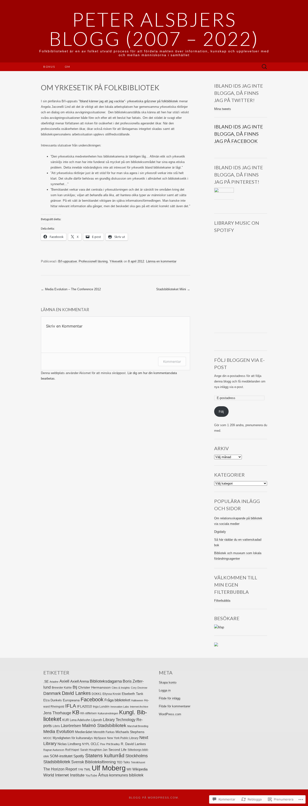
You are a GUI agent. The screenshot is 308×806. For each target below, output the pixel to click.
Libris (56, 726)
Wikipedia (140, 769)
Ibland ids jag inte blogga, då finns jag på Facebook (238, 134)
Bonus (49, 66)
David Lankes (76, 693)
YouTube (91, 775)
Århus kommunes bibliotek (120, 775)
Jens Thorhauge (57, 713)
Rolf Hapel (72, 749)
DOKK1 (97, 694)
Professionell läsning (93, 261)
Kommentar (172, 361)
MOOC (47, 738)
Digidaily (220, 531)
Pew (102, 744)
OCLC (95, 744)
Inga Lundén (101, 706)
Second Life (118, 749)
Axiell (64, 681)
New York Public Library (122, 738)
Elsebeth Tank (132, 694)
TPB (80, 769)
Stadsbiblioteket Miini (173, 289)
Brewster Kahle (62, 687)
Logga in (165, 690)
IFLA (70, 706)
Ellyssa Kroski (112, 694)
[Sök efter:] (264, 67)
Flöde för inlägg (169, 698)
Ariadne (54, 681)
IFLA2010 (84, 706)
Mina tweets (222, 109)
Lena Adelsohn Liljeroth (86, 720)
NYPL (86, 744)
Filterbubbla (222, 600)
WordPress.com (170, 714)
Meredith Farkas (104, 732)
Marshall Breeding (137, 726)
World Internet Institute (63, 775)
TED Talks (123, 762)
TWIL (87, 769)
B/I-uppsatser (67, 261)
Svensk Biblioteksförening (93, 762)
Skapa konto (167, 682)
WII (129, 769)
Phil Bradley (113, 744)
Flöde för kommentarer (174, 706)
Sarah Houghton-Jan (94, 749)
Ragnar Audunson (53, 749)
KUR (65, 720)
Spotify (78, 756)
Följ (221, 411)
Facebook (92, 700)
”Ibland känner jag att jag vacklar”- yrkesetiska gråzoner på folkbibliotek (129, 101)
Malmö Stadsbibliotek (104, 725)
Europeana (71, 700)
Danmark (52, 693)
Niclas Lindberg (69, 744)
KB (75, 712)
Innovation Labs (119, 706)
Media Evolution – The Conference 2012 (71, 289)
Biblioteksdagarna (106, 681)
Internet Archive (139, 706)
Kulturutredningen (108, 713)
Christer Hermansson (94, 687)
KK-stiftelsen (88, 713)
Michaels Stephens (130, 732)
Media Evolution (58, 731)
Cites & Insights (121, 687)
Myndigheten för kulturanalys (73, 738)
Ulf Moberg (109, 768)
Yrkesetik (116, 261)
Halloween (137, 700)
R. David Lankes (133, 744)
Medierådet (83, 732)
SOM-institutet (61, 756)
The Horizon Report (60, 769)
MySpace (100, 738)
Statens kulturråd (104, 755)
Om (67, 66)
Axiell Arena (79, 681)
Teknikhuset (138, 762)
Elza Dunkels (52, 700)
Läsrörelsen (71, 725)
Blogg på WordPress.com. (154, 797)
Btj (75, 687)
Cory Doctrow (139, 687)
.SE (46, 681)
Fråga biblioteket (117, 700)
